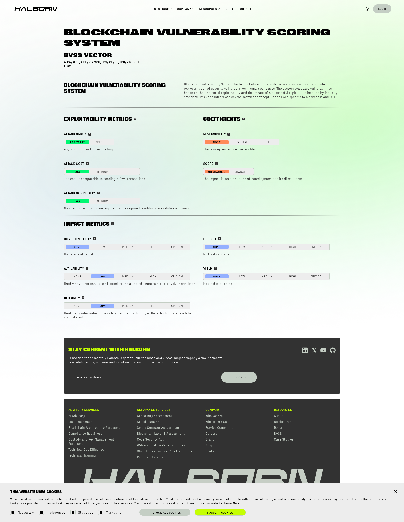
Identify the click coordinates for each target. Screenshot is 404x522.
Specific (101, 142)
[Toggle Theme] (367, 9)
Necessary (26, 512)
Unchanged (216, 171)
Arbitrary (77, 142)
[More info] (135, 119)
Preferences (56, 512)
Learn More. (232, 503)
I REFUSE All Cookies (165, 512)
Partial (242, 142)
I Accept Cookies (220, 512)
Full (266, 142)
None (217, 142)
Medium (102, 171)
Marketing (113, 512)
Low (77, 171)
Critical (177, 247)
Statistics (85, 512)
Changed (241, 171)
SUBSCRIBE (239, 377)
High (127, 171)
